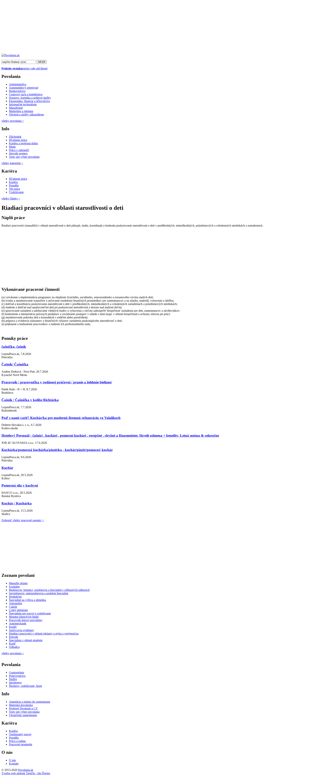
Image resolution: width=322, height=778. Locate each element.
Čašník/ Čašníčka (14, 364)
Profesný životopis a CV (23, 708)
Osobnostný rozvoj (20, 734)
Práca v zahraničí (19, 150)
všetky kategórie (12, 163)
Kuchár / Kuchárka (16, 503)
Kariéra (13, 182)
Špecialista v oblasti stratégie (25, 640)
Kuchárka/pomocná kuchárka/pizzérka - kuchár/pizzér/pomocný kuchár (57, 450)
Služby (13, 679)
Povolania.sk (25, 769)
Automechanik (17, 623)
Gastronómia (16, 672)
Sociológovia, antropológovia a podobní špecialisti (38, 593)
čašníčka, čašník (13, 347)
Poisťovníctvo (17, 675)
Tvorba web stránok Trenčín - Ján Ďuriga (25, 773)
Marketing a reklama (21, 111)
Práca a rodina (17, 741)
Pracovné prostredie (20, 744)
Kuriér (13, 626)
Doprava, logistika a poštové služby (30, 97)
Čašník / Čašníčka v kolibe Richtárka (30, 400)
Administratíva (17, 84)
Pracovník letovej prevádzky (25, 620)
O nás (12, 760)
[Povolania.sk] (10, 55)
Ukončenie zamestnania (23, 715)
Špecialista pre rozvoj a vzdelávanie (30, 613)
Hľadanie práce (18, 140)
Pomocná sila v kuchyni (19, 485)
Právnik (13, 636)
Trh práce (14, 188)
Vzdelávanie (16, 192)
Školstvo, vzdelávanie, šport (25, 685)
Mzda (12, 146)
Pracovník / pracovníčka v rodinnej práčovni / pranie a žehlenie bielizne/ (56, 382)
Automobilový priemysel (23, 87)
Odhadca (14, 647)
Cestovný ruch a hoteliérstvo (25, 94)
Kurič (12, 643)
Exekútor (14, 586)
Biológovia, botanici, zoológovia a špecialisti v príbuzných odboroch (49, 590)
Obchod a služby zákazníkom (26, 114)
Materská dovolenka (21, 705)
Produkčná (15, 596)
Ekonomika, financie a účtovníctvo (29, 101)
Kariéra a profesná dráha (23, 143)
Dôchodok (15, 136)
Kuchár (7, 468)
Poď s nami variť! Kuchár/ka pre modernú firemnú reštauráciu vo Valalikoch (61, 418)
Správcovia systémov (21, 630)
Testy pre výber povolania (24, 156)
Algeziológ (15, 603)
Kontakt (13, 763)
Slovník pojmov (18, 153)
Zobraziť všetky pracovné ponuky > (22, 520)
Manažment (16, 107)
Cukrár (13, 606)
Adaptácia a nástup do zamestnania (29, 701)
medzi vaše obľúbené (24, 68)
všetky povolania (12, 120)
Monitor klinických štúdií (24, 616)
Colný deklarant (18, 610)
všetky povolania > (12, 653)
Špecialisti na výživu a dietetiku (27, 600)
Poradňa (14, 185)
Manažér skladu (18, 583)
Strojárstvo (15, 682)
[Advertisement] (113, 27)
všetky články (10, 198)
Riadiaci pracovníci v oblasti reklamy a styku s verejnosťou (43, 633)
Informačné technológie (23, 104)
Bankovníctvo (17, 91)
